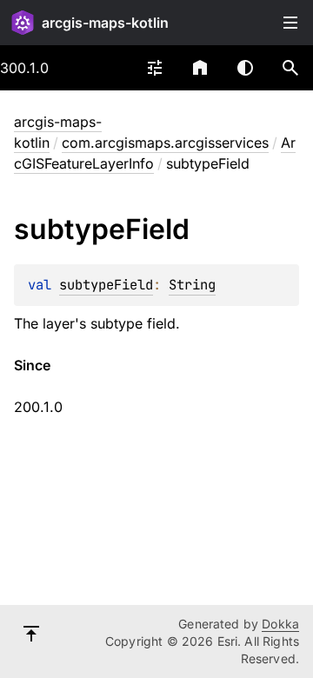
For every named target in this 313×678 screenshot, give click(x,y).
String (192, 285)
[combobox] (154, 67)
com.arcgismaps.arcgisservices (165, 142)
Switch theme (245, 67)
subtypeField (106, 285)
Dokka (280, 623)
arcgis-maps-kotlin (105, 22)
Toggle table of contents (290, 22)
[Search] (290, 67)
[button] (290, 67)
